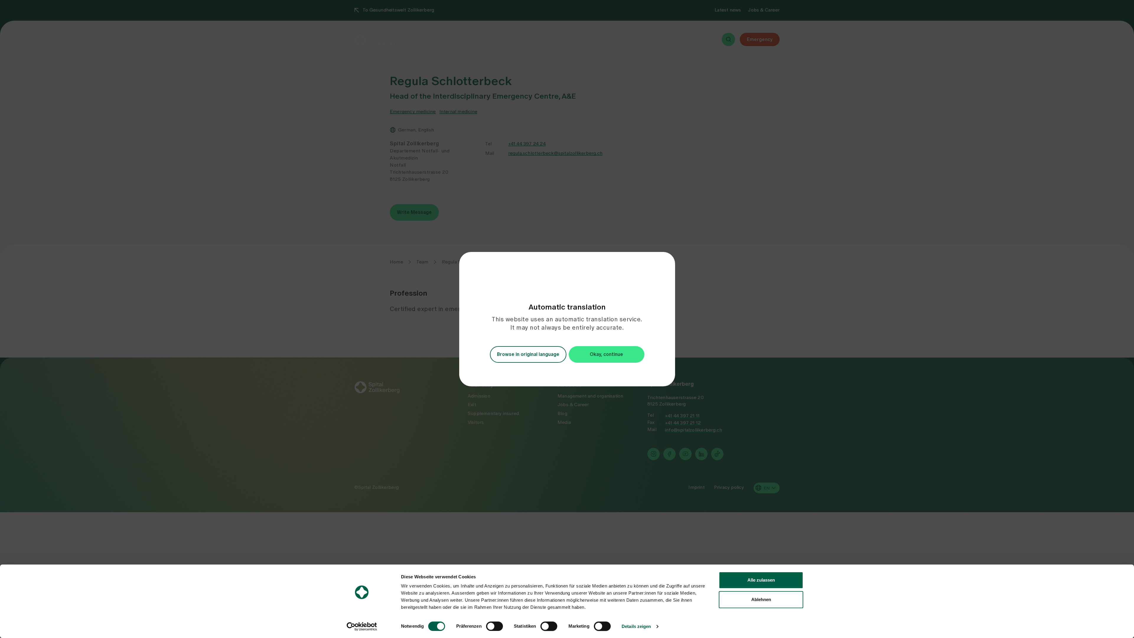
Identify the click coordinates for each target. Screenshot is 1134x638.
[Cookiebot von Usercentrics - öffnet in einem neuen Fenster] (362, 626)
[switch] (494, 626)
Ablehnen (761, 599)
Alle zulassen (761, 579)
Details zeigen (636, 626)
